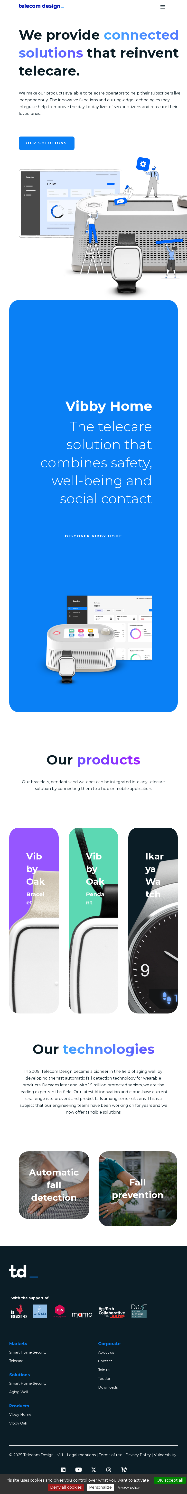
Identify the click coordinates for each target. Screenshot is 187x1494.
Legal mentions (81, 1454)
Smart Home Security (28, 1352)
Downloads (108, 1387)
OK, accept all (170, 1480)
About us (106, 1352)
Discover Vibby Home (93, 536)
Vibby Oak (18, 1423)
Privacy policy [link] (128, 1487)
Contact (105, 1361)
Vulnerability (165, 1454)
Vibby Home (20, 1414)
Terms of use (110, 1454)
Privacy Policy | (140, 1454)
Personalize (100, 1487)
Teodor (104, 1378)
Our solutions (46, 143)
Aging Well (18, 1392)
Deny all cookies (66, 1487)
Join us (104, 1370)
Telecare (16, 1361)
